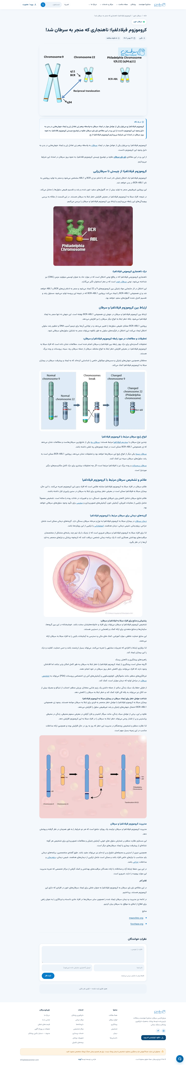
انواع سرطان (113, 1020)
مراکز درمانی (79, 1020)
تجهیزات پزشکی (78, 1038)
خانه (145, 15)
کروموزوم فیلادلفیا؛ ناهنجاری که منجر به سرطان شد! (112, 16)
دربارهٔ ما (94, 4)
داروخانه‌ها (80, 1024)
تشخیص (114, 1029)
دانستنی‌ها (113, 1038)
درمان (115, 1033)
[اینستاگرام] (163, 1031)
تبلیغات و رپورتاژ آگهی (42, 1029)
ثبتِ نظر (48, 975)
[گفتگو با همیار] (179, 1058)
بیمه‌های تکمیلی (78, 1042)
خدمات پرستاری (78, 1033)
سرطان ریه (95, 442)
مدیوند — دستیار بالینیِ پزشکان (39, 1033)
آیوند (79, 1059)
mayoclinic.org (136, 918)
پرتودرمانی (51, 857)
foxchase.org (136, 924)
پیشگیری (114, 1024)
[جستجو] (43, 4)
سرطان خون (137, 16)
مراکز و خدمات (107, 4)
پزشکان (133, 4)
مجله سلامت (123, 4)
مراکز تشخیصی (78, 1029)
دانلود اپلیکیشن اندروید (151, 1037)
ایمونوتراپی (99, 526)
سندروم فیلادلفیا (120, 442)
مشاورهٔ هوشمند (145, 4)
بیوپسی (79, 503)
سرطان (94, 145)
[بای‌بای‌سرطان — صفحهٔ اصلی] (160, 4)
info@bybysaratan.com (29, 1060)
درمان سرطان (141, 521)
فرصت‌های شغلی (44, 1024)
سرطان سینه (141, 454)
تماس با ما (46, 1020)
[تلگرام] (158, 1031)
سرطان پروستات (139, 465)
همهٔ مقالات (113, 1015)
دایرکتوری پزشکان (77, 1015)
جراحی (136, 862)
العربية (66, 4)
